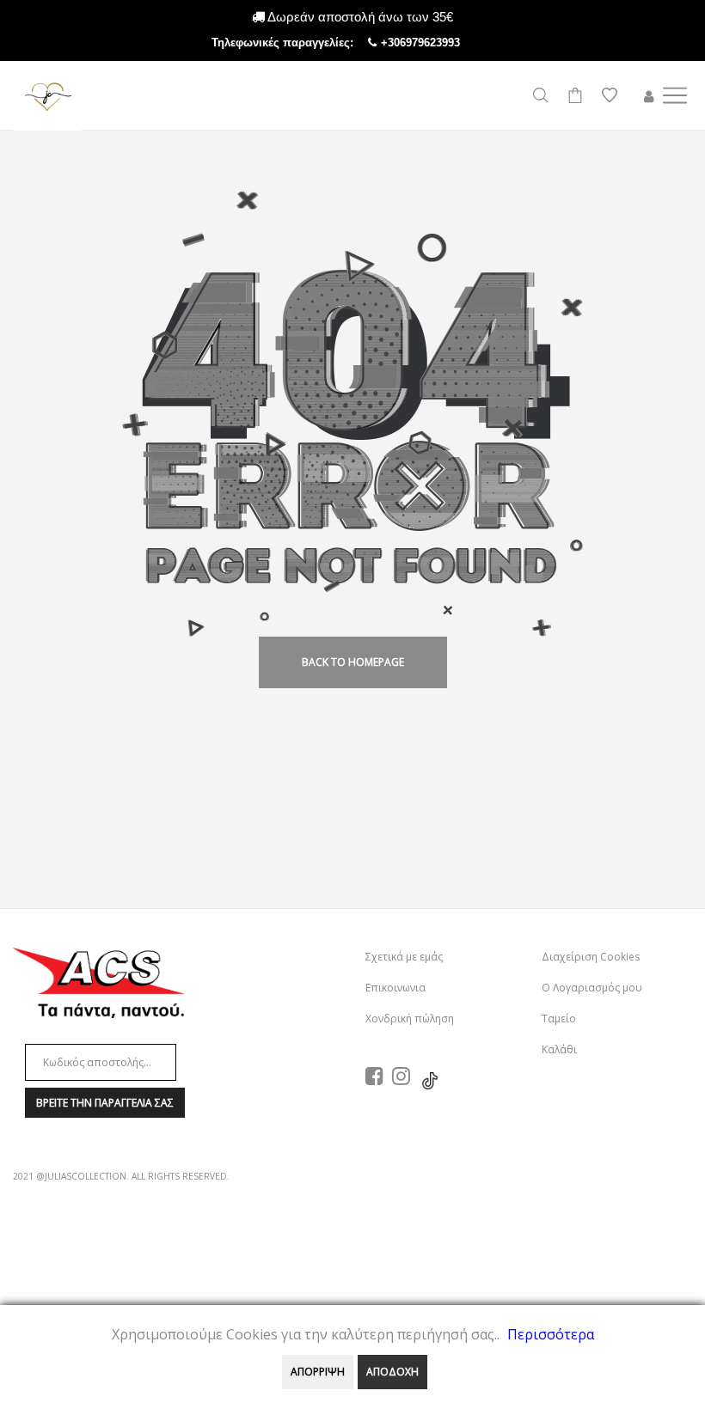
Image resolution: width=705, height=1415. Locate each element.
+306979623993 (437, 42)
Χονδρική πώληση (409, 1018)
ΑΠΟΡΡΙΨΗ (318, 1371)
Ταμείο (559, 1018)
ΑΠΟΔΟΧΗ (392, 1371)
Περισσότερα (550, 1334)
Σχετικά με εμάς (404, 956)
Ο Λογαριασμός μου (592, 987)
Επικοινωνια (395, 987)
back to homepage (353, 662)
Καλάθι (559, 1049)
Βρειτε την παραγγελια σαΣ (105, 1102)
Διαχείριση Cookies (591, 956)
